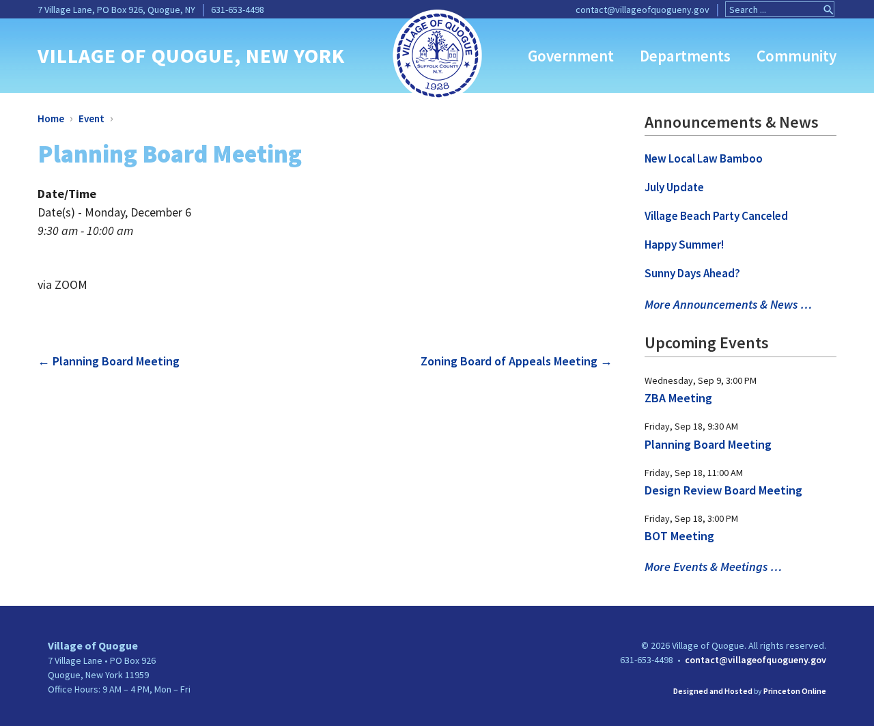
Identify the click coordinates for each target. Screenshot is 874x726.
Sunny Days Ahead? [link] (692, 273)
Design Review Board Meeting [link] (723, 490)
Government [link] (571, 56)
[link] (437, 53)
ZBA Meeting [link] (678, 398)
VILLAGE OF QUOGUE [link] (136, 55)
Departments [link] (685, 56)
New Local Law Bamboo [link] (704, 158)
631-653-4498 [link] (237, 9)
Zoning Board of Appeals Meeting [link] (516, 361)
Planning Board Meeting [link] (109, 361)
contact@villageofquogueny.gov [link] (642, 9)
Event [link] (91, 118)
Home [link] (51, 118)
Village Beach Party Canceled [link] (716, 215)
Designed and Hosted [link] (712, 691)
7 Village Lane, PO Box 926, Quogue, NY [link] (116, 9)
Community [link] (796, 56)
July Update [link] (674, 187)
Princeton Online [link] (794, 691)
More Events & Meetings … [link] (713, 566)
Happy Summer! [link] (684, 244)
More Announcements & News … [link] (728, 304)
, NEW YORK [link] (289, 55)
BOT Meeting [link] (679, 536)
